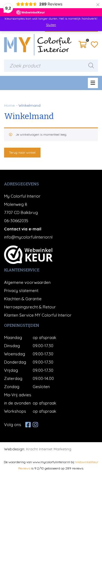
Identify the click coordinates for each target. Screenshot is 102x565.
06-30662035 (16, 220)
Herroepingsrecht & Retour (30, 307)
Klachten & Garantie (23, 298)
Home (9, 105)
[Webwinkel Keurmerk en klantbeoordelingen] (28, 254)
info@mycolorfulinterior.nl (28, 237)
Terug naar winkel (22, 152)
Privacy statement (21, 290)
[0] (83, 46)
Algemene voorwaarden (27, 282)
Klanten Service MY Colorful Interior (38, 315)
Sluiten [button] (51, 25)
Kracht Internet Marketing (48, 449)
